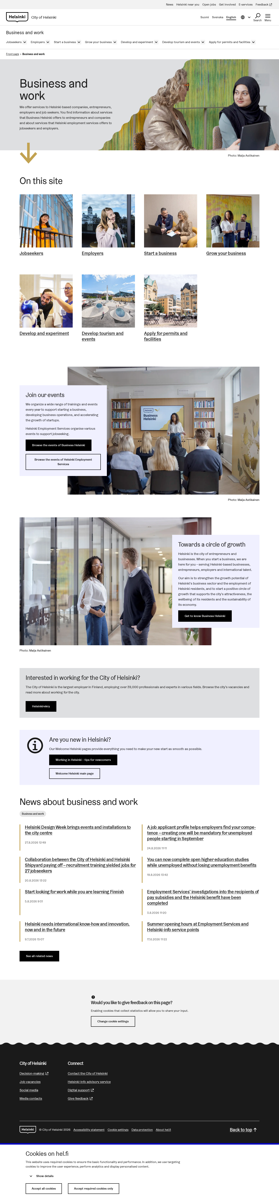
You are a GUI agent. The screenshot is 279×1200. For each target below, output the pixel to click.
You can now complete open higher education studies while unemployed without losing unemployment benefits (201, 862)
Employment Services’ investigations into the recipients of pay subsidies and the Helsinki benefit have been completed (203, 897)
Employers (92, 253)
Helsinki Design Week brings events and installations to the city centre (78, 830)
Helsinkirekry (41, 706)
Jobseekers (31, 253)
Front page (12, 54)
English (231, 17)
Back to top (241, 1130)
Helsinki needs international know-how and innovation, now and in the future (77, 927)
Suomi (204, 17)
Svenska (217, 17)
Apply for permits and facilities (166, 336)
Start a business (160, 253)
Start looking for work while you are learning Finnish (74, 892)
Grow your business (226, 253)
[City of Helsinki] (28, 1130)
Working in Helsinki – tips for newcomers (83, 760)
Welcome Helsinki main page (75, 773)
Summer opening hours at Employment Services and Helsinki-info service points (197, 927)
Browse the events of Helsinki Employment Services (63, 462)
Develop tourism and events (103, 336)
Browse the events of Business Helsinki (58, 445)
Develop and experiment (44, 333)
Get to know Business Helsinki (205, 616)
